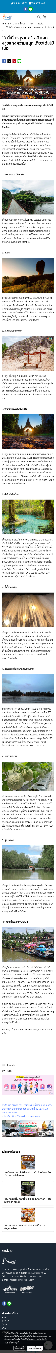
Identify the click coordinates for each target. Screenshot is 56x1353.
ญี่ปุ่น (4, 1328)
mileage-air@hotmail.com (22, 1280)
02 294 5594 (20, 3)
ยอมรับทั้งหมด (35, 1348)
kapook (11, 1065)
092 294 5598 (38, 3)
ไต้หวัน (5, 1324)
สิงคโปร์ (5, 1321)
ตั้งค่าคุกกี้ (19, 1348)
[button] (38, 17)
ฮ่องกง (5, 1317)
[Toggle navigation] (52, 17)
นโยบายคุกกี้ (14, 1342)
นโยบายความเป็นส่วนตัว (37, 1339)
